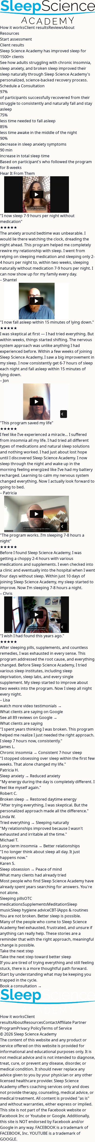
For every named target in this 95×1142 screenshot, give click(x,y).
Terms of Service (56, 1028)
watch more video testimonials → (31, 705)
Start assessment (16, 39)
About (69, 27)
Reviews (55, 27)
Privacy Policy (29, 1028)
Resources (9, 33)
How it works (12, 27)
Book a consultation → (21, 986)
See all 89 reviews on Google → (28, 717)
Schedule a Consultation (22, 86)
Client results (36, 27)
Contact (50, 1022)
